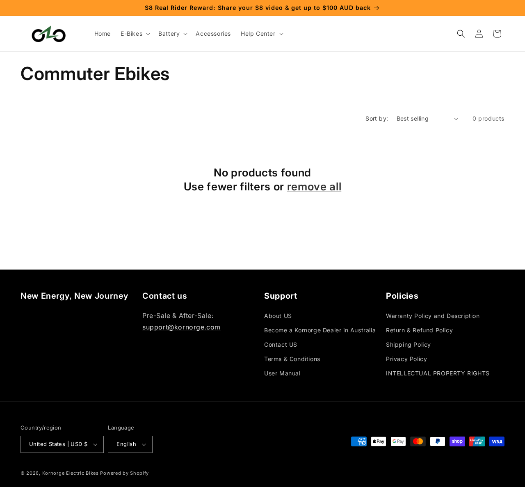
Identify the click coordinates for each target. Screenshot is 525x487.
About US (278, 315)
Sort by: (376, 118)
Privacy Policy (406, 358)
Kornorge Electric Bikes (70, 473)
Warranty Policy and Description (433, 315)
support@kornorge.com (181, 327)
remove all (314, 186)
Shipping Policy (408, 344)
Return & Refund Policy (419, 330)
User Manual (282, 373)
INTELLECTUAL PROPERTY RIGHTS (438, 373)
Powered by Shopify (124, 473)
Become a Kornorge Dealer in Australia (320, 330)
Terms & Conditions (292, 358)
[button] (134, 33)
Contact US (280, 344)
